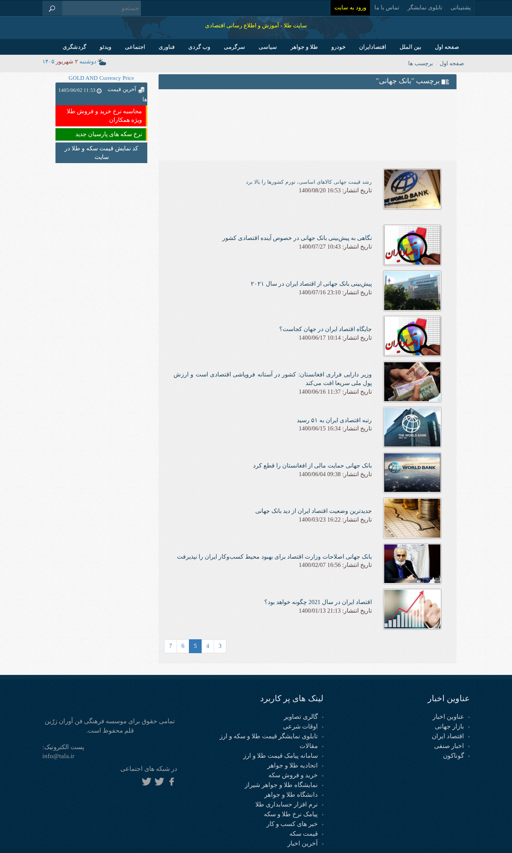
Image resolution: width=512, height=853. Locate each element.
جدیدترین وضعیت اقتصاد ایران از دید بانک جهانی (313, 511)
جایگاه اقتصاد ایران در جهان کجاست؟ (325, 329)
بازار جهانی (449, 726)
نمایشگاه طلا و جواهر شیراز (281, 785)
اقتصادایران (372, 47)
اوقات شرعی (300, 726)
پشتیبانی (461, 7)
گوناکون (453, 755)
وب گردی (199, 47)
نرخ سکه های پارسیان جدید (108, 134)
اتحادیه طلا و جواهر (292, 765)
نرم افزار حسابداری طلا (286, 804)
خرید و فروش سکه (293, 775)
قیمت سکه (303, 833)
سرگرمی (234, 47)
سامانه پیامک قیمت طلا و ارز (280, 755)
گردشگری (74, 47)
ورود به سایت (350, 7)
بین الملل (410, 47)
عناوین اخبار (448, 716)
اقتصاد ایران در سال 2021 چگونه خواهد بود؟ (318, 602)
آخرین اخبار (302, 843)
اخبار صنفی (449, 746)
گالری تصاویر (301, 716)
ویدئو (105, 47)
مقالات (308, 746)
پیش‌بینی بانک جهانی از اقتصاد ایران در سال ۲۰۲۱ (311, 283)
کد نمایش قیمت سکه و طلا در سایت (101, 152)
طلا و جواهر (304, 47)
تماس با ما (386, 7)
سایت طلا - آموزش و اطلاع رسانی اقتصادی (256, 25)
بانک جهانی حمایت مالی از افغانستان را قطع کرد (312, 465)
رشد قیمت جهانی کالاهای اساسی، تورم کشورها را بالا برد (309, 182)
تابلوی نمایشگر (424, 7)
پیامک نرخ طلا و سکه (291, 814)
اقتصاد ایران (448, 736)
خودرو (338, 47)
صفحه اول (447, 47)
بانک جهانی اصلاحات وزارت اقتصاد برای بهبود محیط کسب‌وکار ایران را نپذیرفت (274, 556)
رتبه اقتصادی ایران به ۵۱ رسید (334, 420)
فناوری (167, 47)
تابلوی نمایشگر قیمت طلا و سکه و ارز (269, 736)
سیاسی (268, 47)
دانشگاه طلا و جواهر (291, 794)
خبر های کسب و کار (292, 824)
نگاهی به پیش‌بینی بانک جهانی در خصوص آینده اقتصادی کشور (297, 238)
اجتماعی (135, 47)
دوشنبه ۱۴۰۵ (69, 61)
